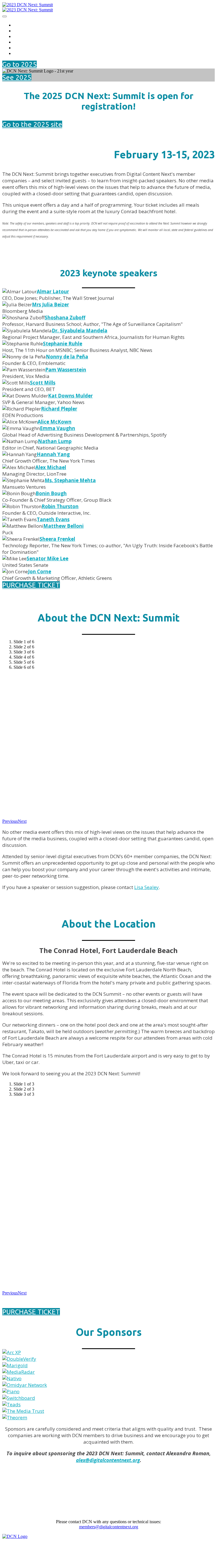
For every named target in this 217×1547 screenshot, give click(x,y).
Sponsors (24, 41)
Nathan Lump (54, 441)
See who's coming (34, 53)
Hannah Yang (53, 454)
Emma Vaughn (57, 428)
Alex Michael (50, 467)
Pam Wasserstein (65, 369)
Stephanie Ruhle (62, 343)
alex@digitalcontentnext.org (108, 1460)
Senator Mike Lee (47, 558)
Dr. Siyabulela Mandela (79, 330)
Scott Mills (42, 382)
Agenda (22, 24)
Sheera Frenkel (57, 539)
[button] (19, 64)
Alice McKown (54, 421)
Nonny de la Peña (67, 356)
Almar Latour (53, 291)
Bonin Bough (51, 493)
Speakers (24, 36)
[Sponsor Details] (11, 1352)
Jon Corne (39, 571)
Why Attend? (28, 30)
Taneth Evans (53, 519)
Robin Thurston (60, 506)
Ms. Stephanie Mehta (70, 480)
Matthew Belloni (63, 526)
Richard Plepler (59, 408)
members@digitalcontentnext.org (108, 1526)
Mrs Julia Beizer (50, 304)
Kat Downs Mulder (70, 395)
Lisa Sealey (146, 887)
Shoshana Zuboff (65, 317)
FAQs (19, 47)
